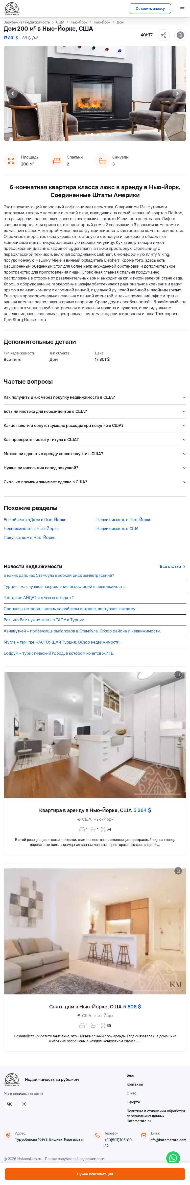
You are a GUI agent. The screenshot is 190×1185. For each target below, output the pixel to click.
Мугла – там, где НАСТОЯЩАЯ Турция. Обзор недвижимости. (62, 642)
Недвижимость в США (117, 528)
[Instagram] (24, 1104)
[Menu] (182, 9)
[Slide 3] (92, 134)
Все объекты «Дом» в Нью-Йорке (35, 519)
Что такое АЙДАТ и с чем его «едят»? (39, 597)
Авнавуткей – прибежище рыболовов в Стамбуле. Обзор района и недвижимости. (82, 631)
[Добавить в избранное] (180, 35)
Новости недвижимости (33, 566)
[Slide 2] (86, 134)
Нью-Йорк (103, 819)
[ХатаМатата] (12, 1079)
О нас (131, 1093)
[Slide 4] (97, 134)
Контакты (135, 1084)
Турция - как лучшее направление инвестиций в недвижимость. (64, 586)
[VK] (9, 1104)
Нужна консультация (95, 1174)
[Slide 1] (80, 134)
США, (87, 819)
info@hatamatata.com (167, 1140)
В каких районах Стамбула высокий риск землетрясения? (59, 575)
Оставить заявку (150, 8)
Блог (130, 1075)
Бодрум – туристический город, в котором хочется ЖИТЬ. (59, 653)
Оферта (133, 1102)
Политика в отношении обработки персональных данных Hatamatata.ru (156, 1116)
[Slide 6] (109, 134)
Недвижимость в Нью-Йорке (123, 519)
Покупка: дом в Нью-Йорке (29, 537)
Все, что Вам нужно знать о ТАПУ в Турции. (44, 620)
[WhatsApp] (173, 1158)
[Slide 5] (103, 134)
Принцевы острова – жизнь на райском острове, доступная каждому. (70, 608)
